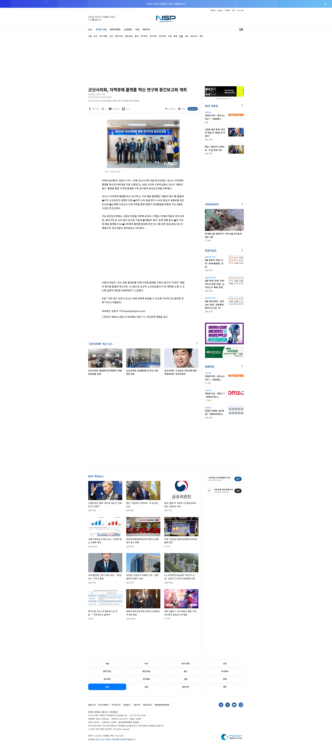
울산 (185, 671)
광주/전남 (107, 671)
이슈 (137, 29)
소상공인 (128, 29)
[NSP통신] (166, 19)
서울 (107, 663)
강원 (185, 679)
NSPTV (146, 29)
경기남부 (107, 679)
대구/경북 (186, 663)
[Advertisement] (257, 115)
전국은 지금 (101, 29)
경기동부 (225, 671)
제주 (225, 686)
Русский (240, 10)
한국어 (213, 10)
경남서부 (185, 686)
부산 (146, 663)
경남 (146, 686)
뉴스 (90, 29)
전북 (107, 686)
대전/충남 (146, 671)
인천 (225, 663)
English (220, 10)
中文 (233, 10)
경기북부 (146, 679)
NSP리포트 (115, 29)
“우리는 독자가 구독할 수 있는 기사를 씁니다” (166, 3)
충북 (225, 679)
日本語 (227, 10)
